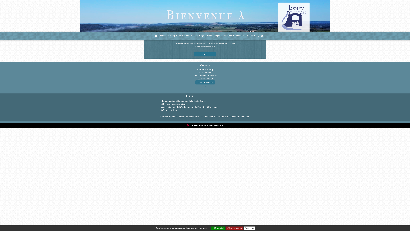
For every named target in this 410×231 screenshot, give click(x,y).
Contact (205, 65)
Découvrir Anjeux (169, 110)
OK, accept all (218, 228)
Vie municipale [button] (184, 36)
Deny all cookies (235, 228)
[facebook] (205, 87)
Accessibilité (209, 117)
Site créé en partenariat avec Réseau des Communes (206, 125)
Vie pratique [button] (228, 36)
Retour (205, 54)
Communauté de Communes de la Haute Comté (183, 101)
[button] (156, 36)
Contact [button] (250, 36)
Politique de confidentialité (190, 117)
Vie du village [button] (198, 36)
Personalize (249, 228)
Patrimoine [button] (240, 36)
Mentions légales (167, 117)
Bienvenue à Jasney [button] (168, 36)
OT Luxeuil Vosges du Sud (173, 104)
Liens (189, 96)
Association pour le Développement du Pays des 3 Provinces (189, 107)
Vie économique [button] (213, 36)
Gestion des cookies (240, 117)
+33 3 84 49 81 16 (205, 79)
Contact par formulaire (205, 82)
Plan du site (222, 117)
